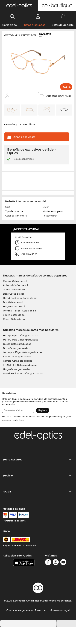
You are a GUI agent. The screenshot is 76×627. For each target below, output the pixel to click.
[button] (19, 5)
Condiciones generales (19, 610)
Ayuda (7, 491)
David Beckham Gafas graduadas (23, 373)
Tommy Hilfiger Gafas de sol (20, 310)
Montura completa (53, 211)
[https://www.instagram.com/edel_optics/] (56, 562)
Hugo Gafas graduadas (16, 369)
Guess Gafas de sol (14, 289)
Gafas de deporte (63, 25)
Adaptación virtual (58, 95)
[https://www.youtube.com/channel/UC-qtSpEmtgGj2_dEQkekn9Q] (63, 562)
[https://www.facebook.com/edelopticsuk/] (48, 562)
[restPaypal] (23, 515)
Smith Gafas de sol (14, 314)
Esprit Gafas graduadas (17, 356)
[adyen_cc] (5, 515)
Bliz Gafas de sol (13, 302)
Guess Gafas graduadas (17, 343)
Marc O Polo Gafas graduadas (20, 339)
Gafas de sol (9, 25)
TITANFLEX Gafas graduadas (20, 365)
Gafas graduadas (34, 25)
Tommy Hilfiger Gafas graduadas (22, 352)
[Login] (38, 16)
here (21, 420)
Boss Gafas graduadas (16, 348)
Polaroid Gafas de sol (15, 285)
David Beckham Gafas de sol (20, 298)
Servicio (8, 475)
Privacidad (41, 610)
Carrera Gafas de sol (15, 281)
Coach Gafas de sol (14, 319)
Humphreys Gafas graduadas (20, 335)
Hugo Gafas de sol (14, 306)
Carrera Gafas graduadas (17, 360)
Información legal (59, 610)
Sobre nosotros (12, 459)
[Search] (12, 16)
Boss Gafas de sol (13, 293)
